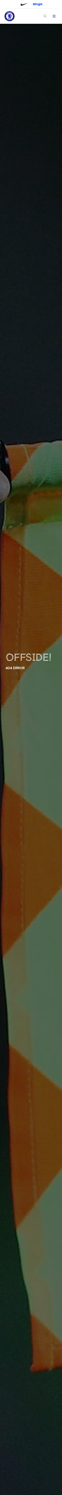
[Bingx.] (37, 4)
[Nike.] (24, 4)
